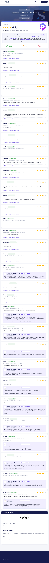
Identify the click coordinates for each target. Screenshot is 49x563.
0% (26, 46)
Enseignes (37, 1)
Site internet (7, 539)
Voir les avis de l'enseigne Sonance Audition (14, 542)
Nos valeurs (44, 1)
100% (10, 46)
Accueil (2, 4)
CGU (45, 553)
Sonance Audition (14, 4)
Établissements (22, 4)
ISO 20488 (43, 30)
